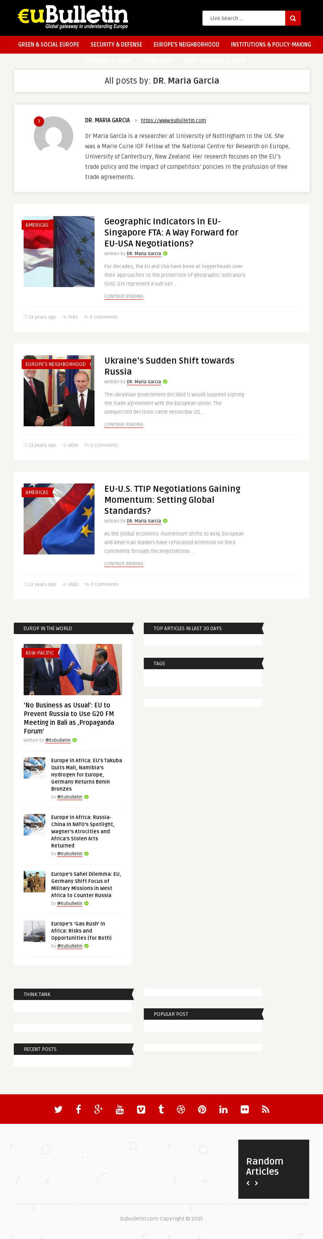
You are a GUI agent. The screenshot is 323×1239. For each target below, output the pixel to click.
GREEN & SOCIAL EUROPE (48, 44)
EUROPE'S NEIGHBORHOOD (56, 364)
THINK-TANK (158, 61)
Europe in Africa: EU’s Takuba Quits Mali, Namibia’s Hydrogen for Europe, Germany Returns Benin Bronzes (86, 775)
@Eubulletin (58, 740)
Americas (37, 225)
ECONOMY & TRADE (108, 61)
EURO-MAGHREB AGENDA (214, 61)
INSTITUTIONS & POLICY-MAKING (271, 44)
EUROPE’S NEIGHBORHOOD (186, 44)
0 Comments (104, 317)
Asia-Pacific (40, 653)
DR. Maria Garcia (107, 120)
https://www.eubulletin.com (173, 121)
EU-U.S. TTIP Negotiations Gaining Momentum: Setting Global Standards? (172, 500)
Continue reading (123, 296)
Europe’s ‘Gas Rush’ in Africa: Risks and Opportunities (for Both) (81, 931)
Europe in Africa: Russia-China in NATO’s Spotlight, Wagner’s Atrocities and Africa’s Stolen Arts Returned (83, 831)
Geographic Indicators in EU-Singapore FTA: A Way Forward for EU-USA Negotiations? (171, 232)
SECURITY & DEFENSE (116, 44)
